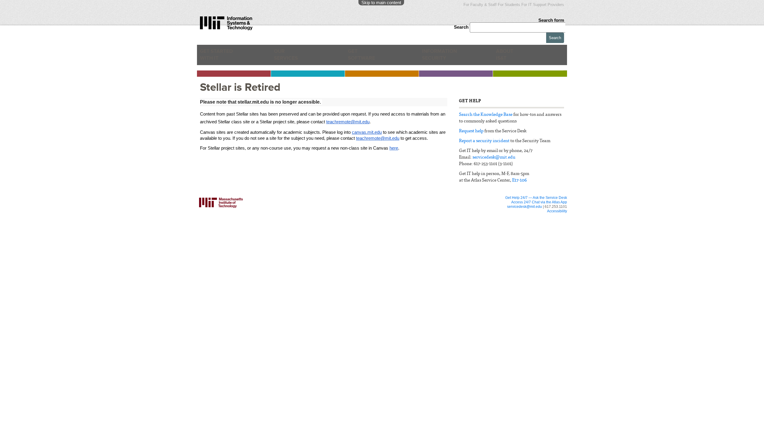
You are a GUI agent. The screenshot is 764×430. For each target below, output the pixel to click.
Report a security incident (484, 141)
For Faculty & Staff (480, 4)
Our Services (289, 56)
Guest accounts (260, 227)
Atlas (252, 216)
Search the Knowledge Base (485, 115)
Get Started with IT (219, 56)
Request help (471, 131)
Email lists (256, 222)
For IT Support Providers (542, 4)
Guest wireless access (406, 229)
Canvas (254, 211)
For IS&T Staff (473, 216)
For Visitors (401, 216)
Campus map (399, 240)
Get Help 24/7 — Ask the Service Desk (536, 198)
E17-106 (519, 180)
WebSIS (325, 234)
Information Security (443, 56)
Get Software (361, 56)
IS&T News (468, 229)
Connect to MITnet (332, 240)
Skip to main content (381, 2)
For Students (509, 4)
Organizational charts (475, 234)
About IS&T (514, 56)
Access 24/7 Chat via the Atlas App (539, 202)
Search (462, 27)
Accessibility (557, 211)
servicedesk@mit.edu (493, 157)
